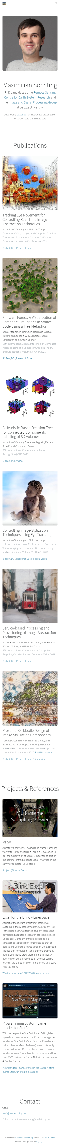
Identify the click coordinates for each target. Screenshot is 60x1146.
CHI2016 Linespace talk (36, 973)
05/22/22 (40, 1141)
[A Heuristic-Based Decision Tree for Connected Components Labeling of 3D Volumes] (30, 395)
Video (19, 460)
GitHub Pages (49, 1137)
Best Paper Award (44, 752)
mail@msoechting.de (14, 1113)
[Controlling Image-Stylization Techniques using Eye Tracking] (30, 498)
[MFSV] (30, 818)
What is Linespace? (12, 973)
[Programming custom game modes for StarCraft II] (30, 1000)
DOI (13, 248)
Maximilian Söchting (24, 1137)
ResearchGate (24, 248)
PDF (13, 460)
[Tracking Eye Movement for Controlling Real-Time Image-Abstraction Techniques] (30, 183)
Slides (36, 558)
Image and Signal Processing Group (32, 102)
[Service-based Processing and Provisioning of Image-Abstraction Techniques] (30, 596)
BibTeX (6, 248)
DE (56, 3)
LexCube (21, 114)
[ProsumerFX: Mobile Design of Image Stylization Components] (30, 698)
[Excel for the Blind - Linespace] (30, 896)
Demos (24, 870)
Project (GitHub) (11, 870)
